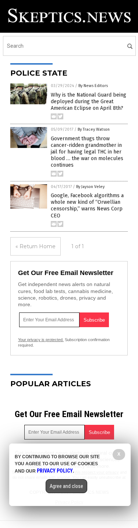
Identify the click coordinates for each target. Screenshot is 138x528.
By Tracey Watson (94, 129)
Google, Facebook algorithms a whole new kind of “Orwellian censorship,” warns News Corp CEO (87, 205)
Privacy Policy (55, 471)
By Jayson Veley (90, 186)
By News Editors (93, 85)
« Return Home (35, 246)
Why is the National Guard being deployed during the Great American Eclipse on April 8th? (88, 101)
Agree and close (66, 486)
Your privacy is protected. (41, 339)
